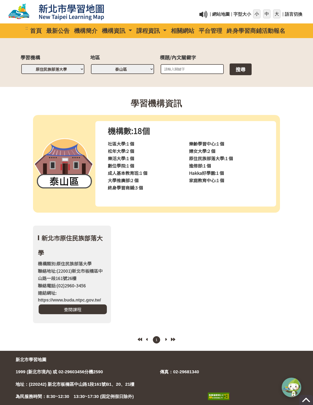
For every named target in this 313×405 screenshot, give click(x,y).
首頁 (36, 30)
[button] (291, 387)
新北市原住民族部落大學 (70, 245)
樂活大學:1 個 (121, 158)
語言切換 (293, 14)
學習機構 (30, 58)
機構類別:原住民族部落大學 (65, 263)
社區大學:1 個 (121, 143)
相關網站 (182, 30)
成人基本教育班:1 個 (127, 173)
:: (217, 5)
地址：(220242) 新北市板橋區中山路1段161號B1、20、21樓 (75, 384)
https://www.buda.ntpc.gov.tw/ (69, 300)
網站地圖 (221, 14)
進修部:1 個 (200, 165)
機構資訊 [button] (114, 30)
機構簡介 (86, 30)
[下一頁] (166, 339)
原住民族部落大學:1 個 (211, 158)
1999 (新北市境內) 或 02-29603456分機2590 (59, 371)
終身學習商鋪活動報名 (256, 30)
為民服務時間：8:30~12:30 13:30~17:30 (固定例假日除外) (75, 396)
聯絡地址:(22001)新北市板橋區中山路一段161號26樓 (70, 274)
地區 (95, 58)
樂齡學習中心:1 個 (206, 143)
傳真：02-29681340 (179, 371)
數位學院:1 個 (121, 165)
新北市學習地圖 (31, 359)
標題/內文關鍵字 (178, 58)
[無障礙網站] (218, 391)
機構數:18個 (129, 130)
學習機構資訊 (156, 103)
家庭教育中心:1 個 (206, 180)
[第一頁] (140, 339)
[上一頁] (147, 339)
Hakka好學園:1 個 (206, 173)
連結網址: (69, 296)
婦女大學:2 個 (202, 151)
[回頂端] (306, 402)
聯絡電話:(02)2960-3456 (62, 285)
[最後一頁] (173, 339)
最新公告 (58, 30)
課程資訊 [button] (149, 30)
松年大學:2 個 (121, 151)
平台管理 (210, 30)
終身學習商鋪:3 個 (125, 187)
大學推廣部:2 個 (123, 180)
